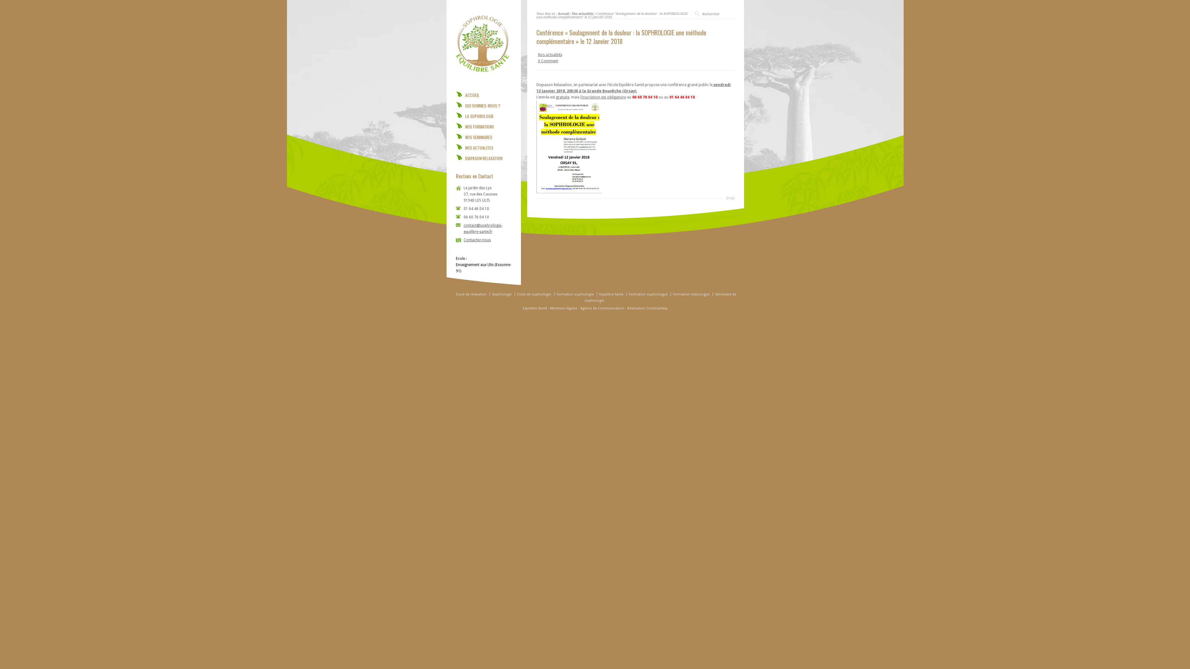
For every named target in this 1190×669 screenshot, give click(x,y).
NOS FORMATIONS (479, 127)
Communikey (657, 308)
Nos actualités (582, 14)
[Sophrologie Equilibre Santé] (482, 74)
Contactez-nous (477, 240)
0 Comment (548, 61)
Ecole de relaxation (471, 294)
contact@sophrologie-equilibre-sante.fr (483, 228)
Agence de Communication (602, 308)
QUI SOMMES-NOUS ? (482, 105)
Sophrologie (502, 294)
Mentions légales (563, 308)
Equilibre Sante (611, 294)
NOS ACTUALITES (479, 148)
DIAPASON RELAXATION (483, 158)
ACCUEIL (472, 95)
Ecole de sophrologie (534, 294)
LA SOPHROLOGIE (479, 116)
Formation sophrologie (575, 294)
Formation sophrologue (648, 294)
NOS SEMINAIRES (478, 137)
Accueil (563, 14)
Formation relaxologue (691, 294)
